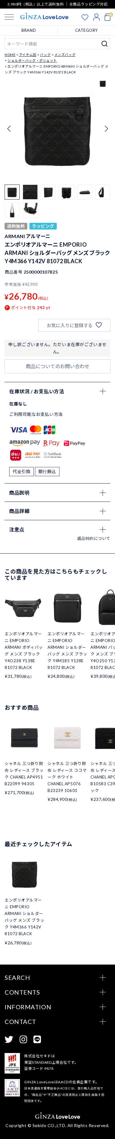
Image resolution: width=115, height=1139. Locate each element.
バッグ (45, 55)
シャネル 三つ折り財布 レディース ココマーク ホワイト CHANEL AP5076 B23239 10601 (67, 777)
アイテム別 (27, 55)
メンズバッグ (64, 55)
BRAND (28, 30)
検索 (104, 44)
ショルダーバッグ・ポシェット (32, 60)
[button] (106, 129)
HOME (10, 55)
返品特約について (93, 538)
